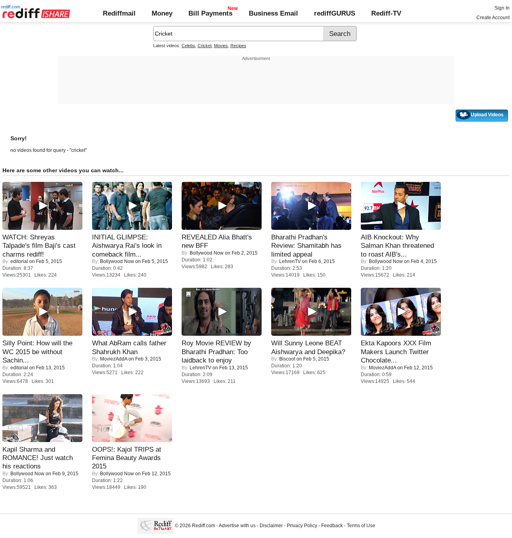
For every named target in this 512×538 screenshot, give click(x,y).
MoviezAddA (113, 359)
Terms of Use (361, 526)
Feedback (332, 526)
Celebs (188, 45)
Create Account (493, 17)
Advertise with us (237, 526)
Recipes (238, 45)
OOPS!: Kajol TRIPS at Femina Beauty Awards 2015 (126, 458)
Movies (221, 45)
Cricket (205, 45)
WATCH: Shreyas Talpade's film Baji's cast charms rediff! (39, 245)
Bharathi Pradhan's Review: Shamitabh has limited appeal (306, 245)
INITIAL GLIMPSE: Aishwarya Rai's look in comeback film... (127, 245)
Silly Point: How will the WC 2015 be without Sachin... (37, 351)
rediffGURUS (334, 13)
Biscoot (287, 359)
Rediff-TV (386, 13)
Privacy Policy (302, 526)
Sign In (502, 8)
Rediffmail (119, 13)
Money (162, 13)
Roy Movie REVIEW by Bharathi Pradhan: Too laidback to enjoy (216, 351)
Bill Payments (210, 13)
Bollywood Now (117, 261)
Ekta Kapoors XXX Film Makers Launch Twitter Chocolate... (396, 351)
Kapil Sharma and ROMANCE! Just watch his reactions (37, 458)
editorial (19, 261)
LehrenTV (290, 261)
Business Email (273, 13)
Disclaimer (271, 526)
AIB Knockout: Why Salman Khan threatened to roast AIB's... (397, 245)
